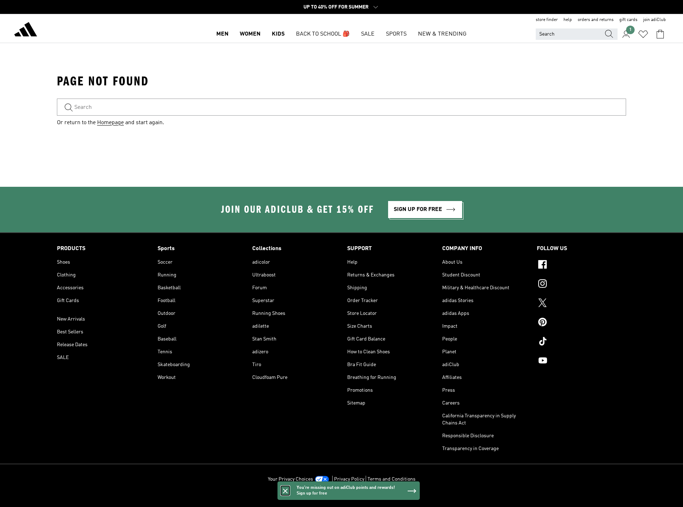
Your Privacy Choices (290, 479)
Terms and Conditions (391, 479)
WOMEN (250, 34)
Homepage (110, 123)
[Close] (285, 490)
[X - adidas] (581, 303)
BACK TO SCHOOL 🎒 (323, 34)
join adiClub (654, 20)
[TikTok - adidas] (581, 342)
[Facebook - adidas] (581, 265)
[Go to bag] (660, 34)
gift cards (628, 20)
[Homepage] (25, 30)
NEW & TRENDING (442, 34)
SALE (368, 34)
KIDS (278, 34)
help (567, 20)
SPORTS (396, 34)
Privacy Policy (349, 479)
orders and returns (596, 20)
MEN (222, 34)
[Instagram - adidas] (581, 284)
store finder (547, 20)
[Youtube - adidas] (581, 361)
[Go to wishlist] (643, 34)
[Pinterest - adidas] (581, 323)
